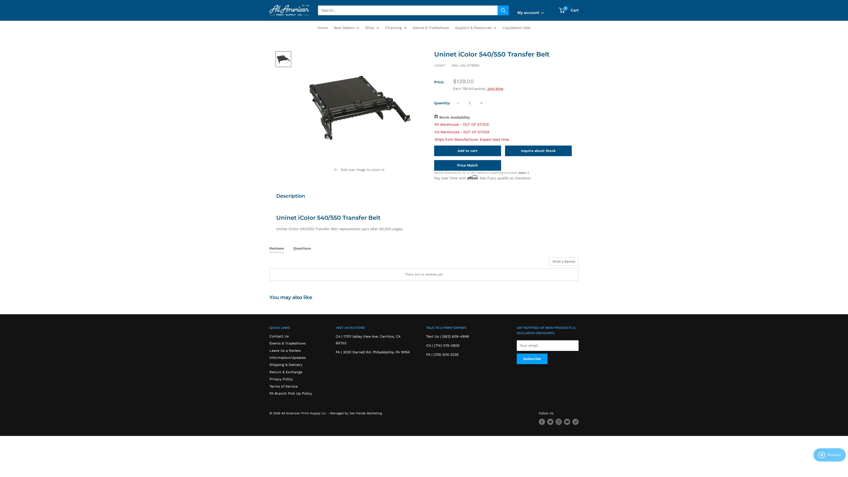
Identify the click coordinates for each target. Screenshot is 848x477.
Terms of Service (283, 386)
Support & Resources (473, 28)
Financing (393, 28)
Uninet (439, 65)
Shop (369, 28)
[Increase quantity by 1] (481, 103)
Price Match (467, 165)
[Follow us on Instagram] (559, 422)
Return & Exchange (285, 372)
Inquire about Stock (538, 151)
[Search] (503, 10)
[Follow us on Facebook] (542, 422)
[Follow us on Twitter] (550, 422)
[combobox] (408, 10)
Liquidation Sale (516, 28)
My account (528, 12)
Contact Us (279, 336)
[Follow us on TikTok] (575, 422)
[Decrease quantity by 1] (458, 103)
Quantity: (442, 103)
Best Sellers (344, 28)
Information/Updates (287, 358)
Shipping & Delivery (285, 365)
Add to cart (467, 151)
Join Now (495, 89)
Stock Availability (454, 117)
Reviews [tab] (276, 248)
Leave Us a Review (285, 350)
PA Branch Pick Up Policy (290, 393)
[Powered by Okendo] (289, 263)
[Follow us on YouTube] (567, 422)
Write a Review (564, 261)
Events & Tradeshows (431, 28)
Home (323, 28)
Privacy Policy (281, 379)
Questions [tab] (302, 248)
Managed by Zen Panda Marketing (356, 413)
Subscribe (532, 359)
